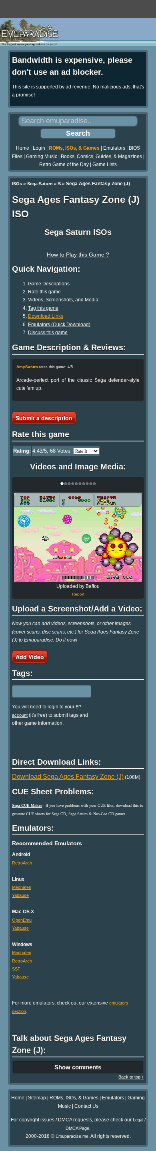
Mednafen (21, 887)
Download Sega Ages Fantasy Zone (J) (68, 776)
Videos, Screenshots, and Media (63, 300)
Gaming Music (41, 156)
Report (78, 594)
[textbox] (46, 691)
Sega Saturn (40, 183)
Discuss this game (48, 332)
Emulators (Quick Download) (59, 324)
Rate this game (44, 292)
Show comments (77, 1067)
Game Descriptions (49, 284)
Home (22, 148)
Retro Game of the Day (64, 164)
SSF (16, 969)
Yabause (20, 895)
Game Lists (104, 164)
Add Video (30, 657)
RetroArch (22, 862)
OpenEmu (22, 920)
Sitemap (37, 1098)
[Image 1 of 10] (78, 537)
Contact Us (86, 1106)
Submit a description (44, 418)
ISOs (17, 183)
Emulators (114, 148)
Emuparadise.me (72, 1136)
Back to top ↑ (131, 1077)
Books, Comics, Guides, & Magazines (101, 156)
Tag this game (43, 308)
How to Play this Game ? (78, 254)
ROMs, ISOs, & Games (74, 148)
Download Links (45, 316)
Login (39, 148)
